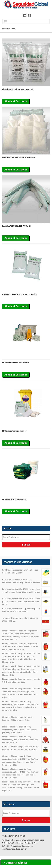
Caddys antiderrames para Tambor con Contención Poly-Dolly (20, 571)
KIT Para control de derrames (14, 431)
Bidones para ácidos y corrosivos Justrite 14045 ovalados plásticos (21, 680)
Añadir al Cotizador (15, 101)
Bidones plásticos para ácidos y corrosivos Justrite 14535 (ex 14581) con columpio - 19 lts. (20, 739)
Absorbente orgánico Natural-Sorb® (17, 89)
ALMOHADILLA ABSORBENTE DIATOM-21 (18, 157)
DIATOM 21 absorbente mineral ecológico (19, 294)
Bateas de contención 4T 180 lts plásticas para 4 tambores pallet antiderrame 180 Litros (21, 601)
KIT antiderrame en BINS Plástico (15, 362)
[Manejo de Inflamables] (26, 4)
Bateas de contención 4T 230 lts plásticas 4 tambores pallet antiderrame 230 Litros (21, 590)
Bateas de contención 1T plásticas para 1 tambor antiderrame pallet (21, 610)
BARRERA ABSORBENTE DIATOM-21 (16, 226)
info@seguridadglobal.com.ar (14, 849)
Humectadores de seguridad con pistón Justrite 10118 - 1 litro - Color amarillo (20, 748)
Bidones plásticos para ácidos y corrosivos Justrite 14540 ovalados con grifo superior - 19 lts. (20, 730)
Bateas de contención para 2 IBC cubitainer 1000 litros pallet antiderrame (21, 581)
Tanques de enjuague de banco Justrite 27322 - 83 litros (20, 619)
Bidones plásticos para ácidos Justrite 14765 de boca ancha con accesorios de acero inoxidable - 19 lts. (20, 646)
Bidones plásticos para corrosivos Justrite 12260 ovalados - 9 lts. (18, 718)
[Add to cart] (26, 62)
